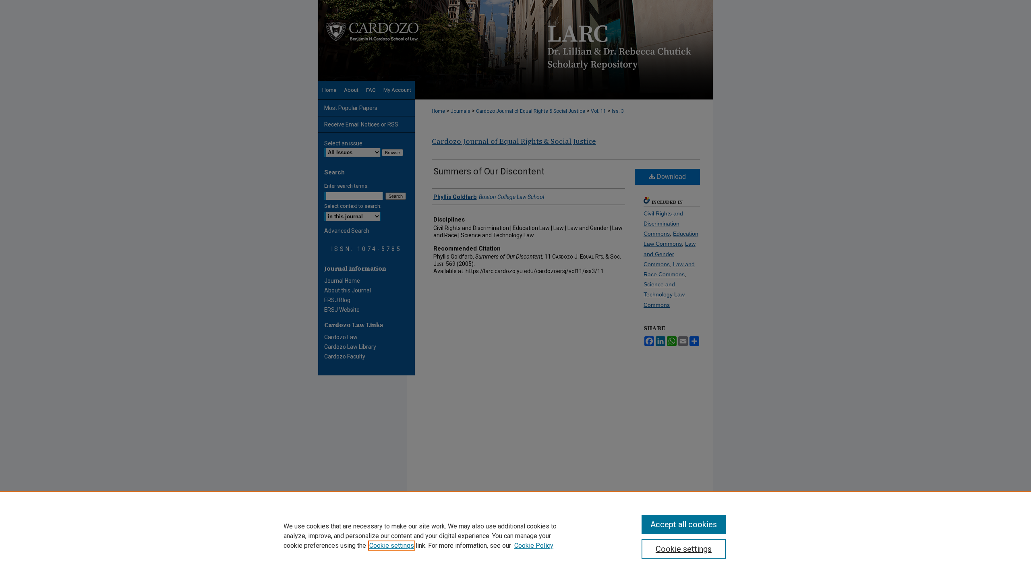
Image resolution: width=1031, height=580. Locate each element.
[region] (515, 535)
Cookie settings (391, 545)
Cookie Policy (533, 545)
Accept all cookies (683, 524)
